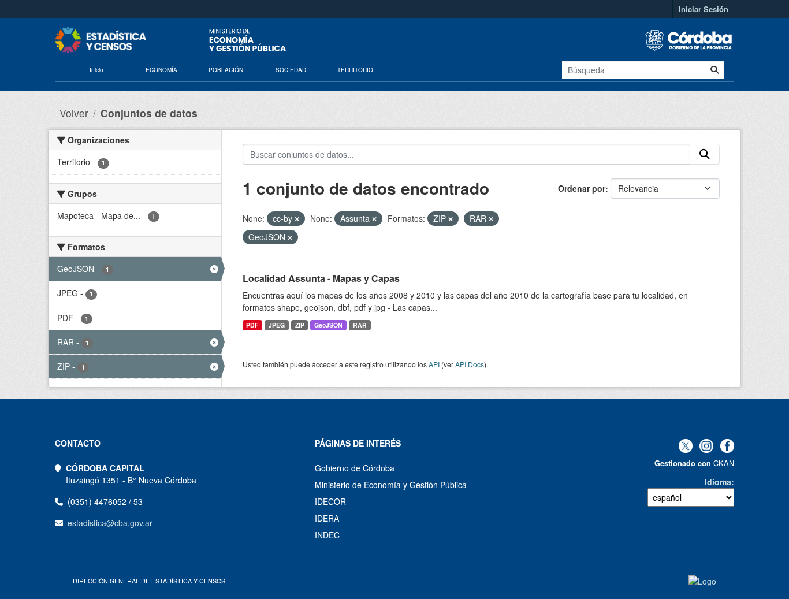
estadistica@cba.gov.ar (110, 523)
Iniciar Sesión (703, 8)
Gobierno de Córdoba (354, 468)
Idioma (718, 482)
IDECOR (330, 501)
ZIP (299, 325)
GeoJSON (328, 325)
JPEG (277, 325)
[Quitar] (297, 219)
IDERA (327, 518)
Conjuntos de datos (149, 113)
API (434, 364)
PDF (252, 325)
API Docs (469, 364)
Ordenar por (581, 188)
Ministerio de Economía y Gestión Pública (391, 484)
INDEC (327, 535)
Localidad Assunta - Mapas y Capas (321, 278)
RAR (360, 325)
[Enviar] (714, 70)
